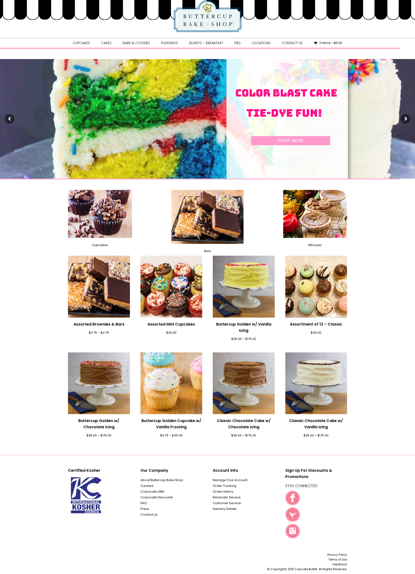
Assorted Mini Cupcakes (171, 324)
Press (144, 509)
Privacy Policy (337, 555)
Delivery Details (225, 509)
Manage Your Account (230, 480)
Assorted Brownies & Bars (98, 324)
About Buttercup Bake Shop (161, 480)
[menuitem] (81, 43)
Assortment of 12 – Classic (316, 324)
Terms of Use (337, 559)
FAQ (143, 503)
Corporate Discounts (156, 497)
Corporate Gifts (152, 491)
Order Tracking (224, 485)
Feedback (340, 564)
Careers (146, 485)
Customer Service (227, 503)
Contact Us (149, 514)
